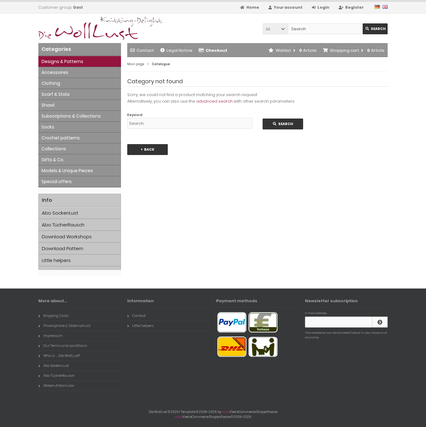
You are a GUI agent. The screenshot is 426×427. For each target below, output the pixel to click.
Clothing (50, 83)
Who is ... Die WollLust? (61, 355)
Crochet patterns (60, 138)
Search (375, 29)
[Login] (379, 322)
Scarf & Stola (55, 94)
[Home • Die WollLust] (79, 28)
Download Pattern (62, 248)
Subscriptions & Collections (71, 116)
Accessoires (54, 72)
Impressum (53, 335)
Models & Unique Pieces (67, 170)
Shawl (48, 105)
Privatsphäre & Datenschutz (67, 325)
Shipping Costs (56, 315)
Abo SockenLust (60, 213)
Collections (53, 149)
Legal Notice (179, 50)
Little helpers (56, 260)
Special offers (56, 181)
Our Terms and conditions (65, 345)
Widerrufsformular (58, 385)
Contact (145, 50)
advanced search (214, 101)
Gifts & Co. (52, 160)
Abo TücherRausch (63, 224)
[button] (275, 28)
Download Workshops (67, 236)
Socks (47, 127)
